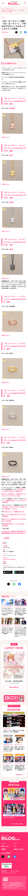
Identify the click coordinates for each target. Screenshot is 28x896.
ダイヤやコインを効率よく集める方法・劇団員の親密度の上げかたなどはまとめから (13, 532)
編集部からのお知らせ (19, 849)
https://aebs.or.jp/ (14, 887)
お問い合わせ (4, 871)
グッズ (15, 843)
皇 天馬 (11, 155)
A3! (11, 8)
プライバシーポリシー (15, 871)
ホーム (2, 8)
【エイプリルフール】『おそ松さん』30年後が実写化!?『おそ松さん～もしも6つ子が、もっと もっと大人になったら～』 (8, 749)
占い (15, 846)
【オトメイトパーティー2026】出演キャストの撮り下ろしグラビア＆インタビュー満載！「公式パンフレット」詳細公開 (7, 630)
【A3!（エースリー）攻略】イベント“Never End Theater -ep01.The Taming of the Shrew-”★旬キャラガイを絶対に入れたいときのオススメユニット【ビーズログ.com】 (20, 632)
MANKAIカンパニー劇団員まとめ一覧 (14, 511)
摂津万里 (11, 202)
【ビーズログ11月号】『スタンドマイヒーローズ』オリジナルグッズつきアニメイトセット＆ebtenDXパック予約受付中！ (7, 611)
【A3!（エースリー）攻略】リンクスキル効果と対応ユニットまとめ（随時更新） (13, 731)
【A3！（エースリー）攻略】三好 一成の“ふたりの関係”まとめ (20, 748)
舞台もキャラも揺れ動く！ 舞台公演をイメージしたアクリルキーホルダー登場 (13, 495)
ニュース (3, 843)
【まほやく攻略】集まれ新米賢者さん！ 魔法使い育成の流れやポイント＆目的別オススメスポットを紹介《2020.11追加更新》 (20, 768)
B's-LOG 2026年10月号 (14, 681)
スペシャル (7, 8)
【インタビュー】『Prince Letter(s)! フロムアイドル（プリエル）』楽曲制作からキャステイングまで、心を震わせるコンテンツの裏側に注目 (8, 768)
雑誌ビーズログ (5, 846)
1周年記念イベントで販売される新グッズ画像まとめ (13, 490)
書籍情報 (3, 849)
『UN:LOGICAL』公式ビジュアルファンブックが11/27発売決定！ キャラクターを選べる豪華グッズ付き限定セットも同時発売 (20, 611)
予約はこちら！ (5, 137)
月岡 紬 (11, 249)
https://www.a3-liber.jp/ (9, 559)
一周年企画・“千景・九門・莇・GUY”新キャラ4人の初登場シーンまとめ (13, 507)
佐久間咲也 (12, 108)
